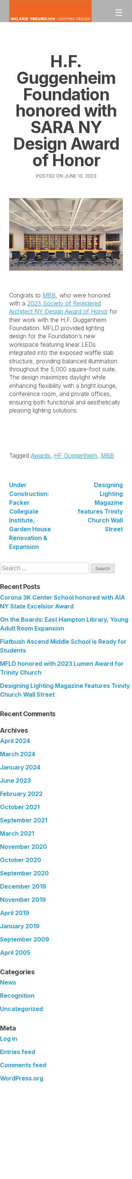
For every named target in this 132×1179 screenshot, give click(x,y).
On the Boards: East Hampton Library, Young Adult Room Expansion (64, 624)
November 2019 (23, 899)
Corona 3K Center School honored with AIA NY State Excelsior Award (62, 602)
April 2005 (15, 952)
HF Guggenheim (75, 455)
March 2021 (17, 833)
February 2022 (21, 793)
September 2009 (24, 939)
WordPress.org (21, 1078)
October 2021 (20, 807)
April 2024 (15, 740)
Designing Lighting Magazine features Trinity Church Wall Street (100, 507)
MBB (49, 295)
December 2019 (23, 886)
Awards (40, 455)
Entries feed (17, 1051)
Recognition (17, 995)
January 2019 (20, 926)
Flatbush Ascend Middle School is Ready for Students (63, 646)
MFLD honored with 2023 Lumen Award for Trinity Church (62, 668)
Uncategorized (21, 1008)
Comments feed (23, 1065)
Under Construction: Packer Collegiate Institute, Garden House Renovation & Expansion (30, 515)
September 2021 (23, 820)
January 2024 (20, 767)
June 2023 (15, 780)
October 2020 (20, 860)
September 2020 (24, 873)
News (8, 982)
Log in (8, 1038)
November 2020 (23, 846)
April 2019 (14, 913)
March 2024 (17, 754)
